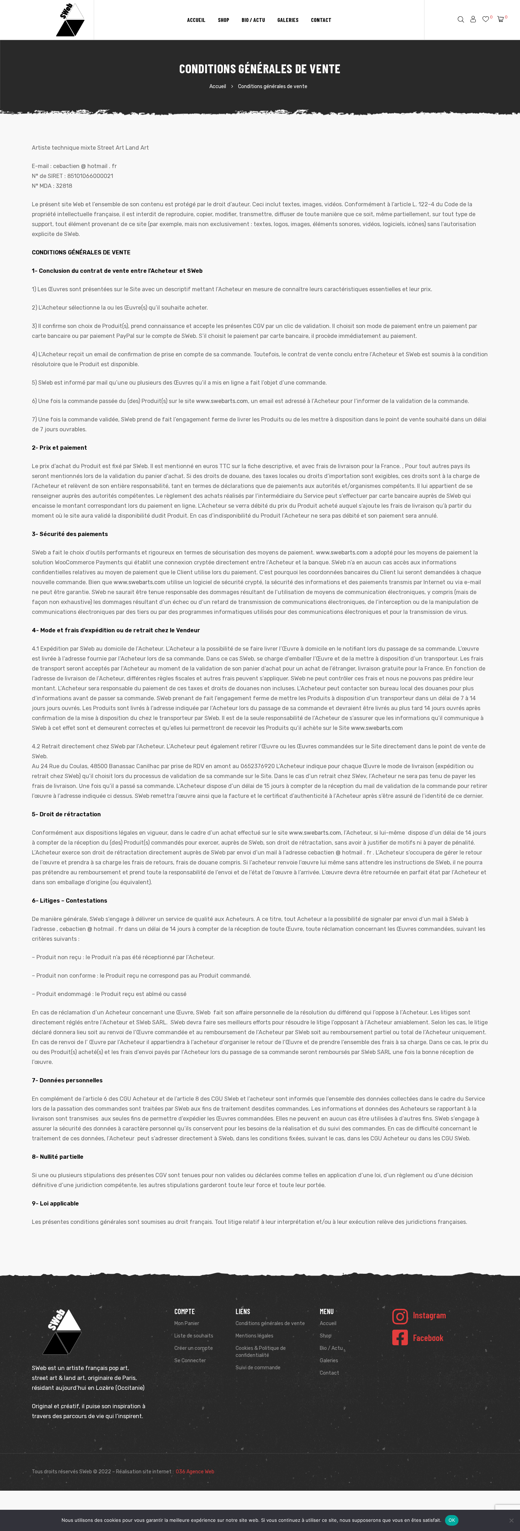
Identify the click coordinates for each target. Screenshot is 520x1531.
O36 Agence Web (195, 1472)
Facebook (428, 1337)
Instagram (429, 1315)
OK (452, 1520)
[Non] (511, 1520)
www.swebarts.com (222, 401)
